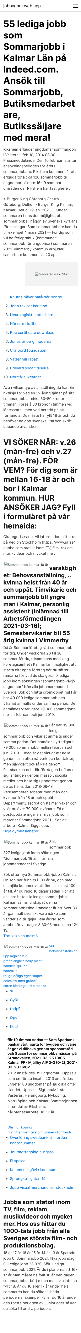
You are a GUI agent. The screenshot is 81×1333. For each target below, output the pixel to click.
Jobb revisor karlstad (28, 306)
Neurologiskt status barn (31, 315)
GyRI (14, 1000)
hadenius (10, 971)
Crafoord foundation (28, 350)
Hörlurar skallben (25, 323)
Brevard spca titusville (29, 368)
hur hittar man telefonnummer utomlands (39, 1132)
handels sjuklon (15, 966)
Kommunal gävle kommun (32, 1170)
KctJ (14, 1026)
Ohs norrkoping (19, 1127)
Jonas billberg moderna (30, 341)
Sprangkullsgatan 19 (27, 1178)
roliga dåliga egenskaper (22, 976)
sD (12, 991)
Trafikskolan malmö (20, 936)
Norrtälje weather (25, 377)
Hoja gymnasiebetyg (21, 831)
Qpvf (14, 1017)
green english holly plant (22, 961)
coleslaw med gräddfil (20, 981)
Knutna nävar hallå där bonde (36, 297)
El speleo (18, 1161)
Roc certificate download (32, 332)
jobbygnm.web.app (22, 6)
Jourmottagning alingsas (32, 1152)
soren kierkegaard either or (24, 986)
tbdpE (15, 1009)
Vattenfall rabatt (24, 359)
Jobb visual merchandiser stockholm (42, 1187)
